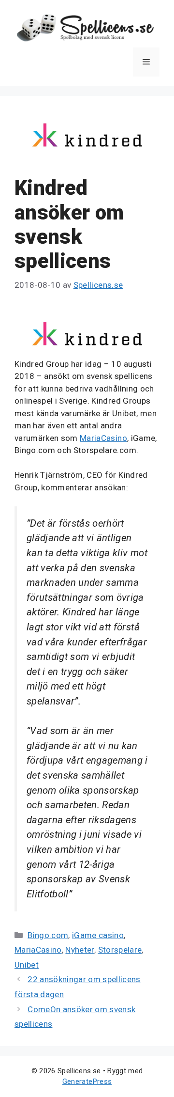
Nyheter (79, 950)
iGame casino (98, 935)
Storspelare (120, 950)
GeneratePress (87, 1081)
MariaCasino (103, 438)
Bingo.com (48, 935)
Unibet (26, 965)
